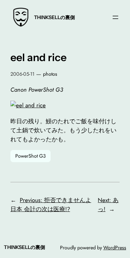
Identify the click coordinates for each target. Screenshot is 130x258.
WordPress (114, 247)
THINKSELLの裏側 (54, 17)
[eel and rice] (28, 105)
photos (50, 73)
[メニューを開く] (115, 17)
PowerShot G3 (30, 155)
